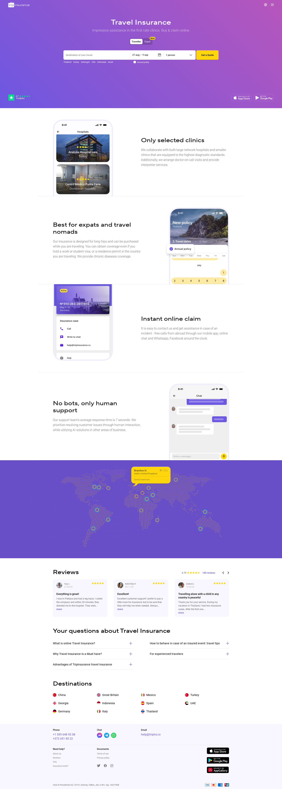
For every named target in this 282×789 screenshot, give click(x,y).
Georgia (63, 703)
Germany (64, 711)
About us (57, 753)
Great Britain (110, 695)
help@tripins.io (151, 734)
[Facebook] (99, 735)
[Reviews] (19, 97)
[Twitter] (98, 765)
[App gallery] (218, 770)
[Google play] (264, 97)
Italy (105, 711)
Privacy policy (103, 758)
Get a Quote (207, 55)
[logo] (19, 5)
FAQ (55, 762)
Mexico (151, 695)
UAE (193, 703)
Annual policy (143, 62)
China (62, 695)
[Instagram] (111, 766)
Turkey (194, 695)
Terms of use (103, 753)
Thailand (152, 711)
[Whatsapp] (113, 735)
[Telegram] (106, 735)
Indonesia (108, 703)
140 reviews (208, 573)
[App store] (241, 97)
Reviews (56, 758)
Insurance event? (60, 766)
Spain (150, 703)
